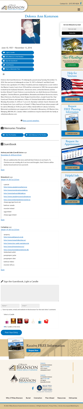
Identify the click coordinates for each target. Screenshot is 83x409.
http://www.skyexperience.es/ (14, 246)
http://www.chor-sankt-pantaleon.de (16, 243)
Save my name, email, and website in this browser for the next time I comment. (29, 310)
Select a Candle (9, 314)
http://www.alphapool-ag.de (13, 237)
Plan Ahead (49, 398)
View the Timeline (10, 135)
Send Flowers (10, 65)
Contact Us (42, 363)
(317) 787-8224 (45, 366)
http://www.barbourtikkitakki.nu (15, 193)
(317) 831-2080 (45, 378)
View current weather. (31, 121)
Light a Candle (10, 52)
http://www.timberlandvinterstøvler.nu (17, 200)
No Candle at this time (12, 327)
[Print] (3, 74)
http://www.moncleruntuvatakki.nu (16, 190)
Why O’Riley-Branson (14, 398)
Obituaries (73, 398)
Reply (3, 170)
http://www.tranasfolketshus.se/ (15, 240)
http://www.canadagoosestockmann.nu (17, 196)
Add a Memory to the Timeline (14, 57)
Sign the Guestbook (11, 61)
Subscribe (72, 33)
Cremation (38, 398)
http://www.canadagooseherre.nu (15, 187)
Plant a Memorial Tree (13, 69)
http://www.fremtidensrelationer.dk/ (16, 250)
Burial (28, 398)
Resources (61, 398)
